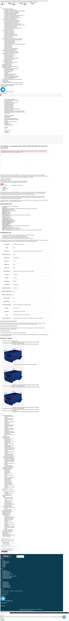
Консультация (3, 605)
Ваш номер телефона (5, 546)
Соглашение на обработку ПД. (37, 609)
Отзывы (3, 566)
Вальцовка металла (6, 586)
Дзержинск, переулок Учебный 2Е (7, 541)
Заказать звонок (3, 92)
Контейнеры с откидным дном (17, 185)
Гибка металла (5, 581)
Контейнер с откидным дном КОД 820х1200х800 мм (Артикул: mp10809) (25, 384)
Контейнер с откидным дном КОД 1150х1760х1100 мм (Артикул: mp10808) (25, 341)
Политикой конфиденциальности (6, 550)
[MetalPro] (17, 5)
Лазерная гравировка (6, 585)
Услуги (3, 564)
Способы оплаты (5, 562)
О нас (3, 560)
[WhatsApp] (10, 91)
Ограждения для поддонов (7, 573)
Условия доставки (5, 561)
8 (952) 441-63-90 (3, 86)
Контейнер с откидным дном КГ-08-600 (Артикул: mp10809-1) (25, 364)
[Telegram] (3, 91)
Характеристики (5, 188)
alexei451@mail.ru (10, 85)
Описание (4, 187)
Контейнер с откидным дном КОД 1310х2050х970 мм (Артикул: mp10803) (25, 407)
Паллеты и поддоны (6, 572)
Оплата (3, 190)
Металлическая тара (6, 571)
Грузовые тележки (5, 574)
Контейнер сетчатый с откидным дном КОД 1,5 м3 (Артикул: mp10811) (25, 409)
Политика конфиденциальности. (25, 609)
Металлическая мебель (6, 578)
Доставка (4, 189)
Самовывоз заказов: (5, 538)
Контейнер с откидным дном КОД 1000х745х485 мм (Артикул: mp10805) (25, 411)
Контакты (4, 565)
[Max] (7, 91)
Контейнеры (4, 570)
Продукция (4, 563)
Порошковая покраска (6, 587)
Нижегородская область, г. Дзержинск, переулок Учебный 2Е (14, 332)
